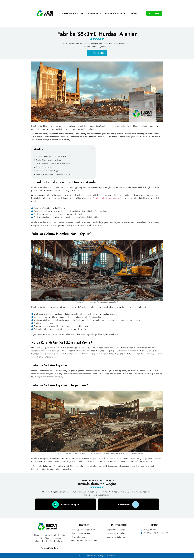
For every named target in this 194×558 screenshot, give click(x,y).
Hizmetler (93, 13)
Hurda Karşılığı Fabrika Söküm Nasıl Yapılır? (55, 163)
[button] (92, 149)
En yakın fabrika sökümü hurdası (105, 198)
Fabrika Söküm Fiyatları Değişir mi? (49, 170)
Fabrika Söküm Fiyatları (44, 167)
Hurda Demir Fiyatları (73, 13)
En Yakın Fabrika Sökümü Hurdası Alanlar (51, 156)
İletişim (133, 13)
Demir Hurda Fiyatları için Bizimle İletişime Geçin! (54, 174)
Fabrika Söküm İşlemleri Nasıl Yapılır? (50, 160)
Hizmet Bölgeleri (113, 13)
